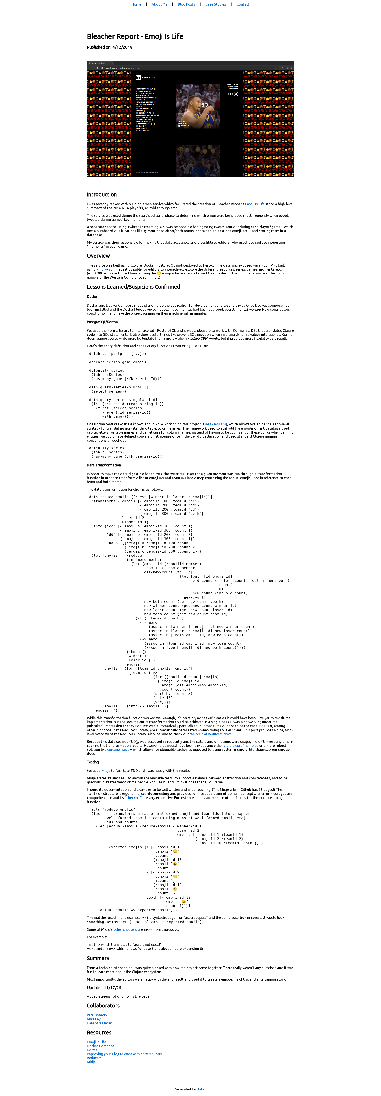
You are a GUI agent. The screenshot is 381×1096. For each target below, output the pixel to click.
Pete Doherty (97, 1015)
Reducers (94, 1058)
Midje (105, 771)
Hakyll (201, 1089)
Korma (92, 1050)
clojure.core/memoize (241, 745)
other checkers (125, 929)
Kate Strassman (99, 1023)
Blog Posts (186, 4)
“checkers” (133, 798)
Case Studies (215, 4)
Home (136, 4)
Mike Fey (94, 1019)
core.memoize (118, 749)
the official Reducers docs (211, 734)
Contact (243, 4)
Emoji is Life (96, 1042)
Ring (99, 269)
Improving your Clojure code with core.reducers (124, 1054)
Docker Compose (100, 1046)
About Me (159, 4)
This (246, 730)
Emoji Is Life (254, 204)
